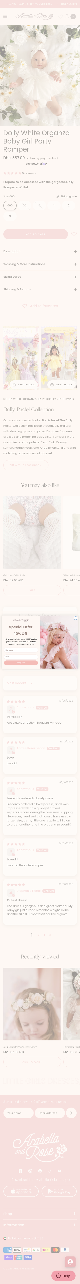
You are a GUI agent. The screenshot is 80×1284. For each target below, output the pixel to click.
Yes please (21, 663)
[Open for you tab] (70, 1261)
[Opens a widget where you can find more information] (63, 1276)
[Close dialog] (75, 617)
